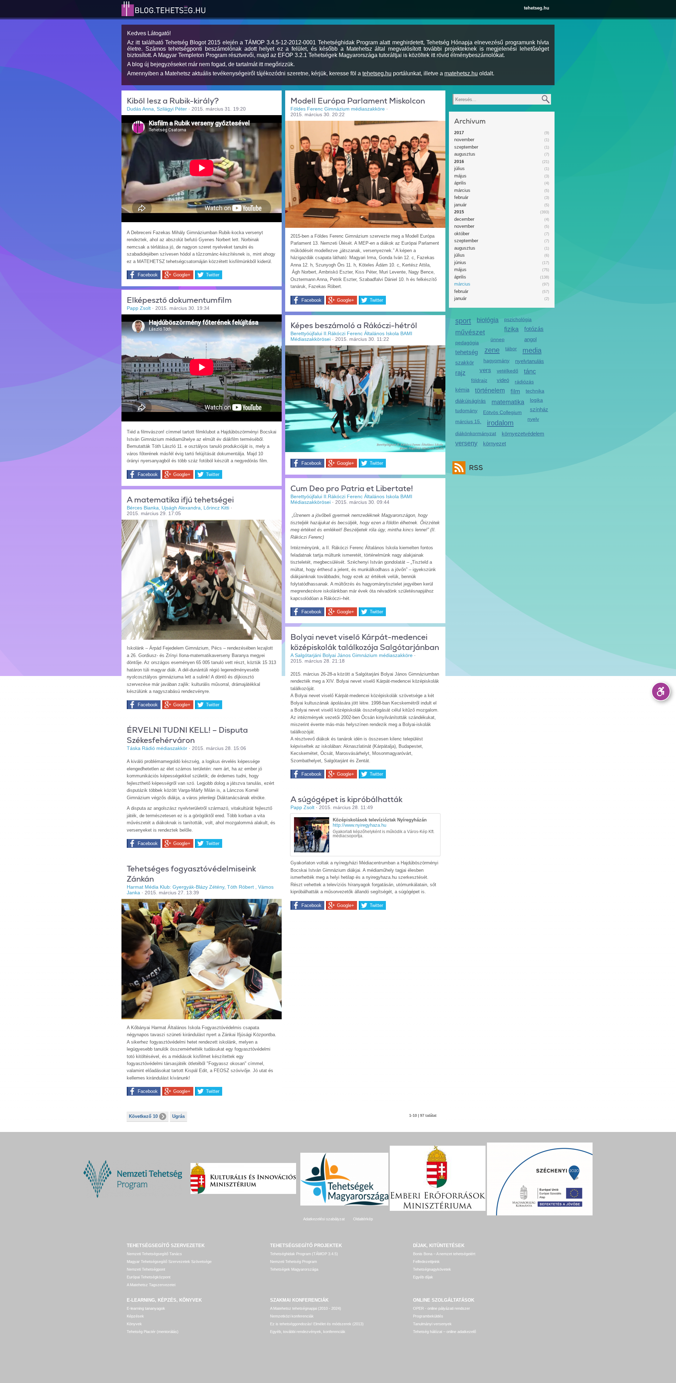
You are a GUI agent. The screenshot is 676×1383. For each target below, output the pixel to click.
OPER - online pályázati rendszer (441, 1308)
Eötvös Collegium (502, 412)
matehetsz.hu (461, 73)
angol (530, 339)
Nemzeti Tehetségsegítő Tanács (154, 1254)
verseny (466, 443)
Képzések (135, 1316)
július (459, 168)
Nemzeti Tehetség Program (293, 1261)
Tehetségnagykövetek (432, 1269)
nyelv (533, 419)
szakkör (464, 362)
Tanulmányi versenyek (432, 1324)
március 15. (468, 421)
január (460, 204)
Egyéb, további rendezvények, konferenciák (307, 1331)
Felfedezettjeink (426, 1261)
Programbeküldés (428, 1316)
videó (503, 380)
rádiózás (524, 381)
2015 (459, 212)
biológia (488, 320)
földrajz (479, 380)
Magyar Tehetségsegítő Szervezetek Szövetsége (169, 1261)
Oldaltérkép (363, 1219)
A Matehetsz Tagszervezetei (151, 1285)
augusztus (464, 154)
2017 (459, 133)
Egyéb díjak (423, 1277)
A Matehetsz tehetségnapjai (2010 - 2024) (305, 1308)
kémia (462, 390)
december (464, 219)
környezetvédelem (523, 434)
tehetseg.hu (536, 8)
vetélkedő (507, 371)
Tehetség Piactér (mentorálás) (153, 1331)
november (464, 139)
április (460, 183)
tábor (511, 348)
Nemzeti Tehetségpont (146, 1269)
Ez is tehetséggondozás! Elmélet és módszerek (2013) (317, 1324)
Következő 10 (143, 1116)
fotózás (534, 329)
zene (492, 350)
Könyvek (134, 1324)
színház (539, 409)
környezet (494, 443)
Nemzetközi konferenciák (292, 1316)
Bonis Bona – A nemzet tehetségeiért (444, 1254)
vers (485, 370)
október (461, 233)
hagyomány (496, 360)
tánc (530, 371)
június (460, 262)
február (461, 197)
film (515, 391)
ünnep (497, 339)
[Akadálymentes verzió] (660, 691)
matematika (508, 402)
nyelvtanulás (529, 361)
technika (535, 391)
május (460, 176)
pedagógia (467, 342)
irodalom (500, 423)
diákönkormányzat (475, 433)
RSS (476, 467)
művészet (470, 332)
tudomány (466, 410)
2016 (459, 161)
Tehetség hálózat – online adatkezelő (444, 1331)
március (462, 190)
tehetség (466, 352)
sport (463, 321)
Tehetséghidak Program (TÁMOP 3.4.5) (304, 1254)
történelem (490, 390)
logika (536, 400)
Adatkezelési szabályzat (324, 1219)
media (532, 350)
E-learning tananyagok (146, 1308)
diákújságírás (470, 401)
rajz (460, 372)
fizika (511, 329)
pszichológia (518, 319)
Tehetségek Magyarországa (294, 1269)
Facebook (148, 274)
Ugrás (178, 1116)
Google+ (181, 274)
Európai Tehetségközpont (148, 1277)
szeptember (466, 147)
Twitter (212, 274)
